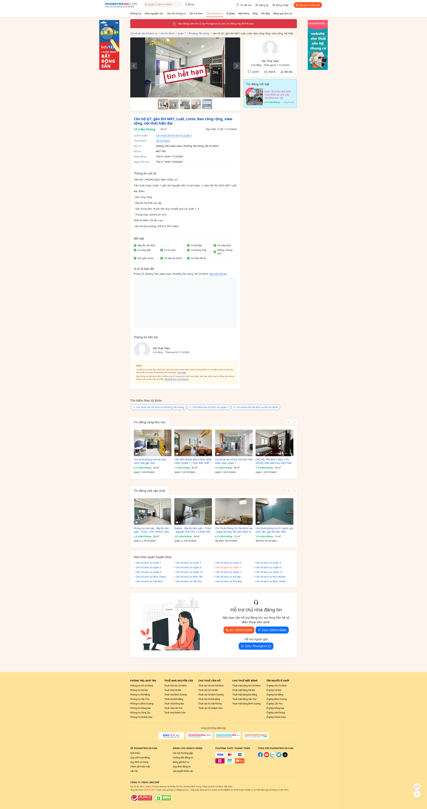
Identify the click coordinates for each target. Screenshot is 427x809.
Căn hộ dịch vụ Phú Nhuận (270, 576)
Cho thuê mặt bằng (245, 680)
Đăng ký (263, 5)
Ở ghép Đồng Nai (275, 708)
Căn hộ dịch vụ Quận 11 (229, 572)
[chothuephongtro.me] (256, 735)
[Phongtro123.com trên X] (278, 756)
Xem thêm (181, 372)
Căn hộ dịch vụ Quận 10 (189, 572)
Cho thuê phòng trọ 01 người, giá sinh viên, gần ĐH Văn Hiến (274, 530)
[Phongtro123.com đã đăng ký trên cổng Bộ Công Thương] (141, 798)
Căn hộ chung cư (176, 13)
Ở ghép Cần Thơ (274, 703)
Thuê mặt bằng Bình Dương (246, 703)
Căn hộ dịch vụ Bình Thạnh (151, 576)
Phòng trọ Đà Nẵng (140, 694)
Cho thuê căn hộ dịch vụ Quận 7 (174, 135)
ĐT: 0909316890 (241, 630)
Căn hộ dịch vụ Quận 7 (228, 567)
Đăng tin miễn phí (310, 5)
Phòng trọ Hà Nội (139, 690)
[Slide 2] (174, 104)
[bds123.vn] (171, 735)
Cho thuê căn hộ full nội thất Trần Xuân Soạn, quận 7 (234, 461)
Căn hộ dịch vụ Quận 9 (148, 572)
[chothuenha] (199, 735)
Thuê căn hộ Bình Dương (211, 694)
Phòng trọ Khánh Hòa (141, 717)
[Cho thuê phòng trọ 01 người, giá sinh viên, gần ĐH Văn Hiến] (274, 511)
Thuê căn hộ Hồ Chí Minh (211, 685)
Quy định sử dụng (139, 762)
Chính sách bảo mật (140, 766)
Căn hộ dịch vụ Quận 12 (268, 572)
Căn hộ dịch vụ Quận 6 (188, 567)
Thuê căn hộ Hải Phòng (210, 703)
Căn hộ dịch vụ (214, 13)
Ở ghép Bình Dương (276, 699)
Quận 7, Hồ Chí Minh (144, 472)
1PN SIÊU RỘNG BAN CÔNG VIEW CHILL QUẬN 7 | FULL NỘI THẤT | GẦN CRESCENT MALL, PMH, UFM (192, 461)
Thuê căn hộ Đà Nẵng (209, 699)
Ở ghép (231, 13)
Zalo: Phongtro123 (258, 646)
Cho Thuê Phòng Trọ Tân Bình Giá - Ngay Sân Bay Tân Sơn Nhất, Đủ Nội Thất (234, 530)
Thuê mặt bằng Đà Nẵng (244, 694)
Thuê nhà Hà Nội (172, 690)
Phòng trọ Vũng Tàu (140, 712)
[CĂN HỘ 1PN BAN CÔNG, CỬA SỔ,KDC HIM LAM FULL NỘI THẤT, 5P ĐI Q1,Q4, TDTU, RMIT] (274, 443)
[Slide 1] (163, 104)
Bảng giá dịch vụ (282, 13)
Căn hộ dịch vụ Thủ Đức (229, 581)
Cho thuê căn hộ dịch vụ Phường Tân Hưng (160, 407)
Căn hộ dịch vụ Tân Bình (149, 581)
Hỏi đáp (265, 13)
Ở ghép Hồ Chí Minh (276, 685)
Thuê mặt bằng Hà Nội (243, 690)
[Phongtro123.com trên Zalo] (272, 756)
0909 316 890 (149, 790)
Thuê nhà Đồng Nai (174, 703)
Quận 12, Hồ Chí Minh (145, 540)
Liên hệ (134, 771)
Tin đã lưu (246, 5)
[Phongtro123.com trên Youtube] (266, 756)
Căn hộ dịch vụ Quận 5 (148, 567)
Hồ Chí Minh (163, 140)
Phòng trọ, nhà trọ (143, 680)
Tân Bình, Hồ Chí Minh (226, 540)
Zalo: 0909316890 (274, 630)
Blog (255, 13)
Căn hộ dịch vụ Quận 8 (268, 567)
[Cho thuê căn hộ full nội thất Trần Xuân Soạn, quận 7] (234, 443)
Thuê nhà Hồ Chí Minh (175, 685)
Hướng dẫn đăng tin (183, 757)
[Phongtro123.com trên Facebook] (260, 756)
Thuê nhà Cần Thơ (173, 708)
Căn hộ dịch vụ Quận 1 (148, 562)
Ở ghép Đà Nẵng (274, 694)
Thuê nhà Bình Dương (175, 694)
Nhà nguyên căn (154, 13)
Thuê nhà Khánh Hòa (174, 712)
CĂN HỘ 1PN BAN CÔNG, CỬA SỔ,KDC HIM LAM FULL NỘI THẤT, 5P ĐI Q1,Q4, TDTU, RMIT (274, 461)
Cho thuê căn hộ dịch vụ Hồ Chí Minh (257, 407)
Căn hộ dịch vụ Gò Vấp (228, 576)
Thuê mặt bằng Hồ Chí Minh (246, 685)
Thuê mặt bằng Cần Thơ (244, 699)
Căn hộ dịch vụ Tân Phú (189, 581)
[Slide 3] (185, 104)
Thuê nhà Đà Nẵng (173, 699)
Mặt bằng (243, 13)
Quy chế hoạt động (140, 757)
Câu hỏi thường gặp (183, 753)
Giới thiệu (135, 753)
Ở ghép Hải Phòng (275, 712)
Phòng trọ (135, 13)
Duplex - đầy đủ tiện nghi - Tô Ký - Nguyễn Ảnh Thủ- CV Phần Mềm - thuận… (193, 530)
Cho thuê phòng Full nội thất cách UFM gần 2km (150, 461)
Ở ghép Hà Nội (273, 690)
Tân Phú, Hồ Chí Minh (266, 540)
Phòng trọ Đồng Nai (140, 708)
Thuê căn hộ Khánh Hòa (210, 708)
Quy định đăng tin (182, 766)
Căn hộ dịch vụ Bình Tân (189, 576)
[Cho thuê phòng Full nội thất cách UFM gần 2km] (152, 443)
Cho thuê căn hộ (209, 680)
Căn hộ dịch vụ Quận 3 (228, 562)
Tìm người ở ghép (277, 680)
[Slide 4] (196, 104)
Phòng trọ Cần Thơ (139, 699)
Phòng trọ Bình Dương (141, 703)
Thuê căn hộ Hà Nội (208, 690)
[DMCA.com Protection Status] (162, 798)
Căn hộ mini (196, 13)
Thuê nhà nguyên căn (178, 680)
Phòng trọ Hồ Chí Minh (141, 685)
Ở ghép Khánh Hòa (276, 717)
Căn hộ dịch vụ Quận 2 (188, 562)
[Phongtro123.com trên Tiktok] (285, 756)
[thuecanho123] (228, 735)
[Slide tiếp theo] (235, 65)
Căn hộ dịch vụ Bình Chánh (270, 581)
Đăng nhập (282, 5)
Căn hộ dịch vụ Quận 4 (268, 562)
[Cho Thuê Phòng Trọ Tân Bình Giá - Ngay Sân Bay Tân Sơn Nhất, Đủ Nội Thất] (234, 511)
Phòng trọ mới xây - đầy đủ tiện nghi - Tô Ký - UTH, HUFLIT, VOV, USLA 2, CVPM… (151, 530)
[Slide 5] (207, 104)
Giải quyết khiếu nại (183, 771)
